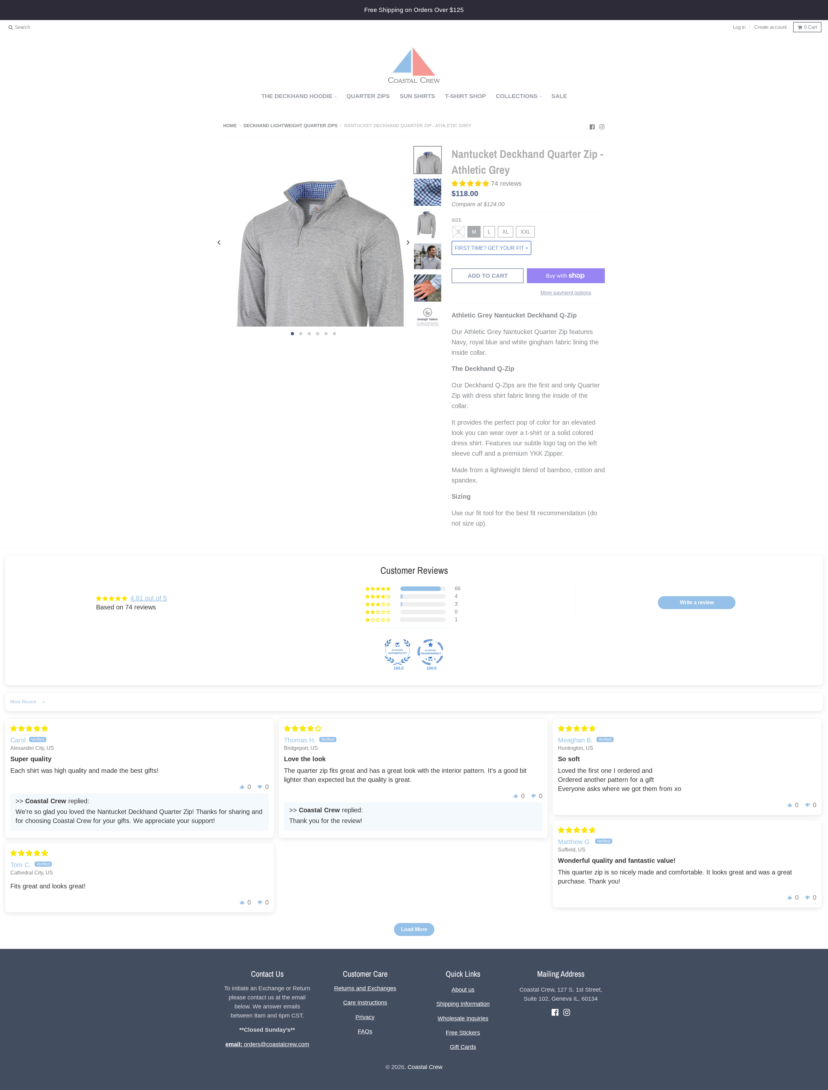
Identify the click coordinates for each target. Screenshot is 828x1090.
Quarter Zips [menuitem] (368, 96)
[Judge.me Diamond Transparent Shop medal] (430, 652)
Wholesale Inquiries (463, 1018)
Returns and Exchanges (365, 988)
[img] (29, 728)
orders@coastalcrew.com (267, 1044)
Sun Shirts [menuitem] (417, 96)
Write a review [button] (697, 602)
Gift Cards (463, 1047)
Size (457, 220)
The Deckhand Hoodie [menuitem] (296, 96)
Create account (770, 27)
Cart (810, 27)
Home (230, 125)
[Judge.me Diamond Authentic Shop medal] (397, 652)
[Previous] (219, 242)
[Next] (407, 242)
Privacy (365, 1017)
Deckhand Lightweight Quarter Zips (290, 125)
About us (463, 989)
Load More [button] (414, 929)
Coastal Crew (425, 1067)
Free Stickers (463, 1032)
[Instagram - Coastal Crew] (602, 125)
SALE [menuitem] (559, 96)
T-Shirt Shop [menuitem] (465, 96)
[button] (471, 183)
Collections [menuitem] (517, 96)
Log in (739, 27)
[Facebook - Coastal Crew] (592, 125)
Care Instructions (365, 1002)
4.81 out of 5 (148, 598)
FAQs (365, 1031)
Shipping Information (463, 1004)
